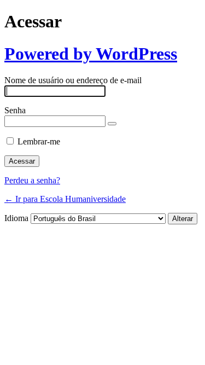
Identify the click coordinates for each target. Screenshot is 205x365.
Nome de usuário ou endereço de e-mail (73, 80)
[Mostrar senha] (112, 123)
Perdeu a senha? (32, 180)
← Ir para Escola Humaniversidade (65, 199)
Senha (15, 110)
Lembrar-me (38, 141)
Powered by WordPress (90, 53)
